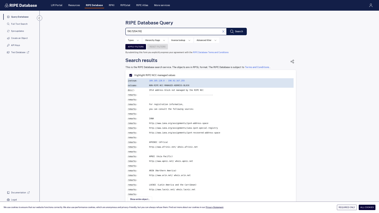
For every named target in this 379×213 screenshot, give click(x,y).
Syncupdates (17, 31)
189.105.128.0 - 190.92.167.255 (167, 80)
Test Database (18, 52)
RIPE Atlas (142, 5)
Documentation (18, 192)
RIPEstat (125, 5)
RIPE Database (94, 5)
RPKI (111, 5)
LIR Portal (56, 5)
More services (162, 5)
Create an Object (19, 38)
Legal (14, 200)
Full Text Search (19, 24)
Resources (74, 5)
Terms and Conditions (257, 67)
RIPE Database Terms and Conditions (211, 52)
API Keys (15, 45)
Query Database (20, 17)
